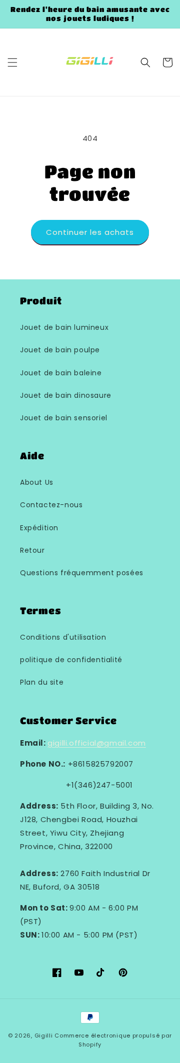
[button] (13, 62)
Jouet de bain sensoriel (64, 418)
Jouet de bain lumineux (64, 327)
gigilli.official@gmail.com (97, 743)
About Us (37, 482)
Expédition (39, 528)
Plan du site (42, 682)
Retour (32, 550)
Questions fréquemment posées (82, 573)
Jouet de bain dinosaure (66, 395)
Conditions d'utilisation (63, 637)
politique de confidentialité (71, 660)
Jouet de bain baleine (61, 373)
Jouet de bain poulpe (60, 350)
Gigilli (43, 1036)
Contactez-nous (51, 505)
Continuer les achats (90, 232)
